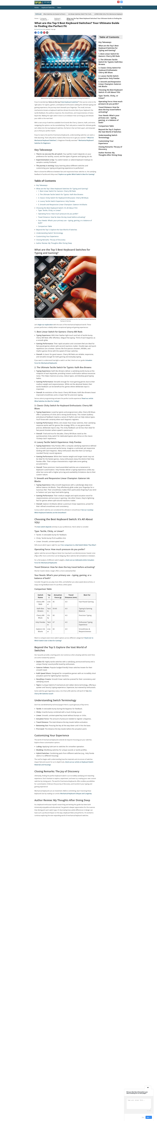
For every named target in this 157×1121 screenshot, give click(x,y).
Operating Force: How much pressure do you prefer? (58, 214)
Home (36, 7)
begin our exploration (45, 325)
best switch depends (44, 527)
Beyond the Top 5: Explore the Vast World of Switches (56, 230)
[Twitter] (121, 2)
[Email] (47, 32)
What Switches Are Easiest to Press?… (54, 14)
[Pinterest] (44, 32)
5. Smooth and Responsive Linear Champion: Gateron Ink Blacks (62, 204)
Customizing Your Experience (47, 236)
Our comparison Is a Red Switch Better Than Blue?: (78, 545)
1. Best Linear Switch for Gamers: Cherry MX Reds (57, 191)
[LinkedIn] (41, 32)
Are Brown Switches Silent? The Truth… (80, 14)
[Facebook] (35, 32)
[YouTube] (118, 2)
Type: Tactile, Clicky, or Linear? (49, 210)
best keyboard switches (69, 102)
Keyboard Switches (48, 7)
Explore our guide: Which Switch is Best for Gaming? (76, 174)
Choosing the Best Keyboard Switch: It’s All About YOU (57, 208)
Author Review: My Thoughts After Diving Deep (54, 243)
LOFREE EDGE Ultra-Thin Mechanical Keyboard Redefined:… (112, 14)
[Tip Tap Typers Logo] (42, 3)
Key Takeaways (42, 185)
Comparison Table (45, 226)
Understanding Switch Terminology (49, 233)
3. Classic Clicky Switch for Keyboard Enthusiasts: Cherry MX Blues (63, 198)
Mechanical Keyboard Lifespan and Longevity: (76, 794)
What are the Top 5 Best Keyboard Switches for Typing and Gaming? (62, 189)
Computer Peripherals (43, 19)
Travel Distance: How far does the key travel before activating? (62, 217)
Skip (143, 1117)
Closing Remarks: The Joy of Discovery (50, 240)
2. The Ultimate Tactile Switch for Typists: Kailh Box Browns (60, 194)
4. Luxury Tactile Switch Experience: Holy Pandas (56, 201)
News (59, 7)
